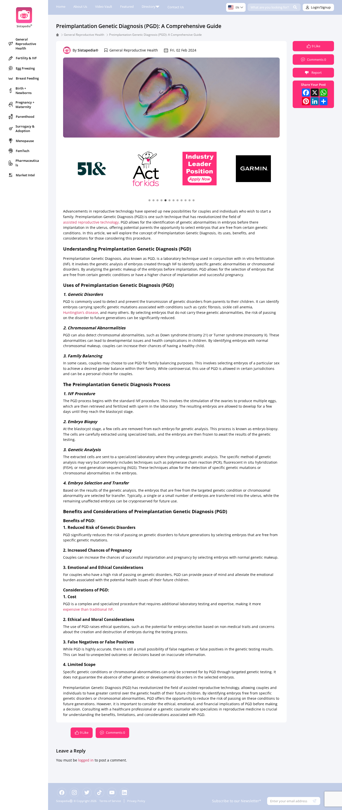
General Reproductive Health (26, 44)
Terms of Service (110, 801)
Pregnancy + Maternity (25, 104)
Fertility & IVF (26, 58)
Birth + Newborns (24, 90)
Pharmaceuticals (27, 162)
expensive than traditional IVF (88, 609)
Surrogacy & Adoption (25, 128)
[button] (149, 200)
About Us (80, 6)
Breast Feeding (27, 78)
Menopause (25, 141)
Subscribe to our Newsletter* (236, 800)
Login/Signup (321, 7)
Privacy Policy (136, 801)
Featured (127, 6)
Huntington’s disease (80, 312)
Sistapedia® (88, 50)
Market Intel (25, 175)
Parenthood (25, 116)
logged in (86, 760)
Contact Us (175, 7)
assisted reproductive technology (91, 222)
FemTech (22, 151)
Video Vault (103, 6)
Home (60, 6)
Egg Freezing (25, 68)
